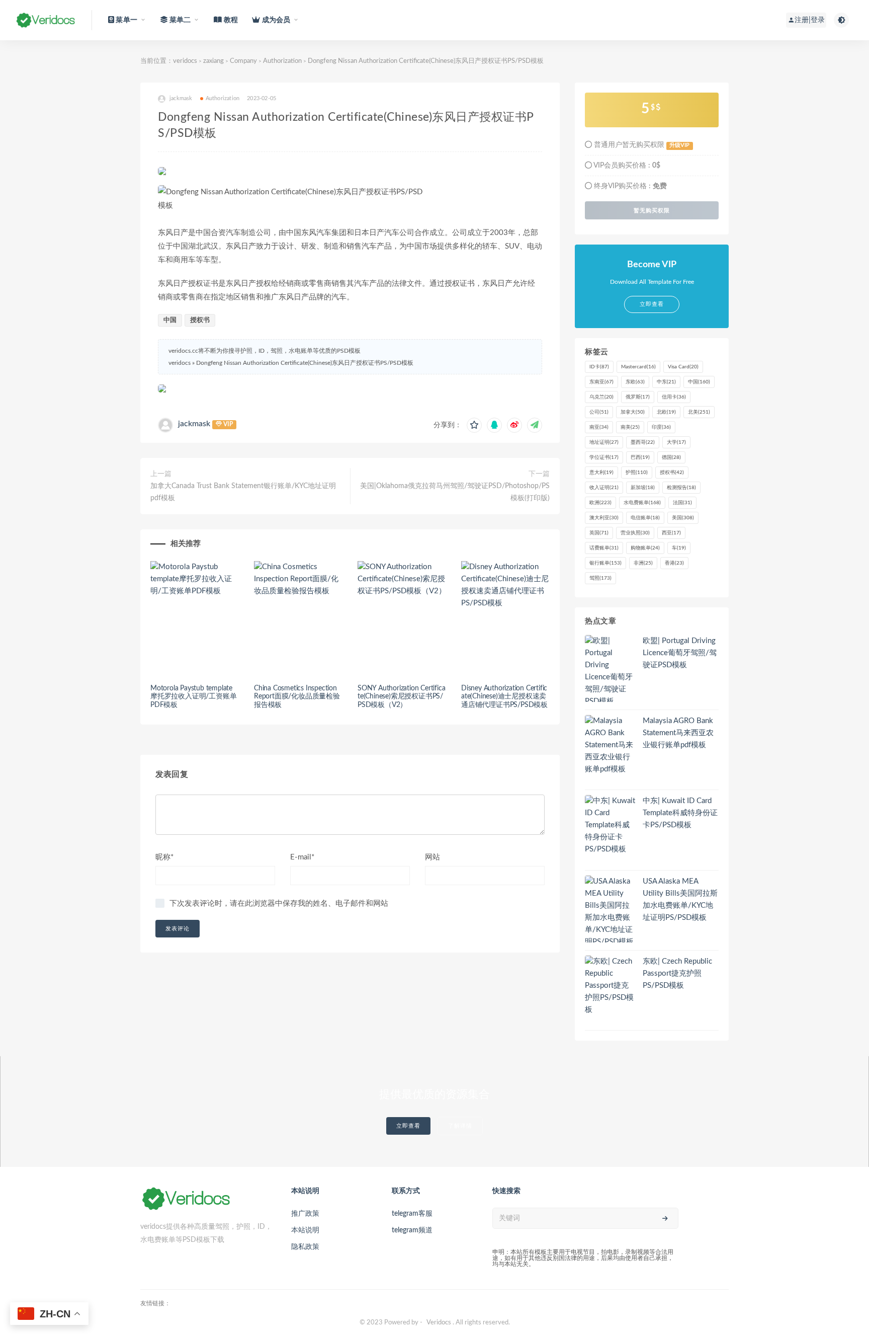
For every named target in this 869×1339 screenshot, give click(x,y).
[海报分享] (534, 425)
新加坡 (643, 487)
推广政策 (305, 1213)
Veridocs (438, 1322)
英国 (599, 532)
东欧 (635, 381)
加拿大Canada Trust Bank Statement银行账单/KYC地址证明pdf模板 (243, 492)
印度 (661, 427)
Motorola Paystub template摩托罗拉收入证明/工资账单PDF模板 (193, 697)
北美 (699, 412)
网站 (432, 857)
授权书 (200, 320)
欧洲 (600, 502)
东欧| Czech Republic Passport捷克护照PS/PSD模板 (677, 973)
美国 (683, 517)
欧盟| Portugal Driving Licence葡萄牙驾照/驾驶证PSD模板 (680, 653)
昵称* (164, 857)
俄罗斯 (638, 397)
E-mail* (302, 857)
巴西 (640, 457)
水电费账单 (642, 502)
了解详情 (460, 1126)
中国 (170, 320)
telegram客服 (412, 1213)
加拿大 (633, 412)
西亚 (671, 532)
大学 (676, 442)
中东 (666, 381)
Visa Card (683, 366)
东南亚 (601, 381)
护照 (637, 472)
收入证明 (604, 487)
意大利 (601, 472)
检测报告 (681, 487)
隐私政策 (305, 1246)
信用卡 (674, 397)
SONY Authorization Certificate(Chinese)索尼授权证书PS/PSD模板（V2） (401, 697)
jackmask (194, 424)
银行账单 (605, 563)
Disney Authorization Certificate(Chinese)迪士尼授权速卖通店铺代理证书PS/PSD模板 (504, 697)
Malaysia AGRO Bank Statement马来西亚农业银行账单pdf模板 (678, 733)
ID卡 (599, 366)
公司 (599, 412)
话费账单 (604, 547)
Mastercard (638, 366)
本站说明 (305, 1230)
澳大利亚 (604, 517)
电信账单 (645, 517)
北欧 (666, 412)
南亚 (599, 427)
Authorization (282, 61)
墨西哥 (643, 442)
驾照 (600, 578)
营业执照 (635, 532)
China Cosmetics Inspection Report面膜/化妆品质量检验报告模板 (297, 697)
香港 (674, 563)
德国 (671, 457)
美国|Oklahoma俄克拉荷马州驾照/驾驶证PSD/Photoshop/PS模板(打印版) (455, 492)
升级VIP (679, 145)
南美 (630, 427)
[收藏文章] (474, 425)
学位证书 (604, 457)
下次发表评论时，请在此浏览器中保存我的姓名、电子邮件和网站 (278, 903)
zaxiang (213, 61)
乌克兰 (601, 397)
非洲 (643, 563)
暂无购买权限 (652, 210)
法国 (682, 502)
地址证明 (604, 442)
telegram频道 (412, 1230)
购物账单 (645, 547)
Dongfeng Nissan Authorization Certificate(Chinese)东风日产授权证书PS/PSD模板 (304, 363)
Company (243, 61)
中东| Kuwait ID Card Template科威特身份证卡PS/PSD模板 (680, 813)
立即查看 (408, 1126)
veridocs (185, 61)
